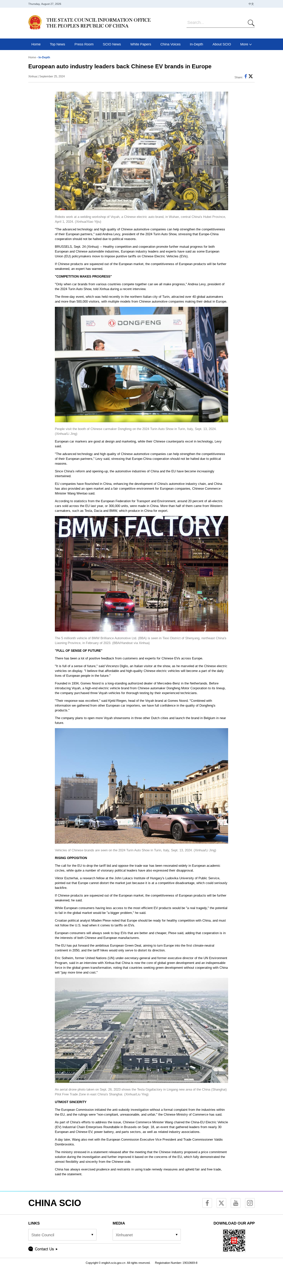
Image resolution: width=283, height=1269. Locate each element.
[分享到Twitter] (251, 77)
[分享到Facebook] (246, 77)
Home (32, 57)
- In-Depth (43, 57)
